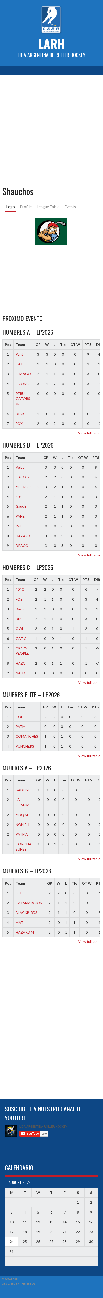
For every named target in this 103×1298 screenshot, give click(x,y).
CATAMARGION (29, 903)
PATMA (22, 834)
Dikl (19, 619)
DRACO (22, 545)
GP (38, 344)
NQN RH (22, 824)
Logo (10, 206)
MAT (20, 922)
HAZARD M (25, 932)
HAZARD (23, 536)
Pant (19, 354)
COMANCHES (27, 736)
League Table (48, 206)
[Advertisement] (51, 128)
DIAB (20, 414)
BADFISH (23, 790)
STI (19, 893)
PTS (88, 344)
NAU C (21, 673)
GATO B (22, 477)
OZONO (23, 384)
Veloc (20, 467)
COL (19, 717)
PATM (21, 726)
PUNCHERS (25, 746)
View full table (89, 433)
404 (19, 497)
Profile (26, 206)
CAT (19, 364)
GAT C (21, 638)
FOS (19, 599)
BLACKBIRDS (27, 912)
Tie (63, 344)
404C (20, 589)
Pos (8, 344)
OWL (20, 628)
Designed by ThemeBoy (19, 1283)
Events (70, 206)
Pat (18, 526)
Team (20, 344)
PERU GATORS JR (23, 398)
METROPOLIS (27, 487)
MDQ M (22, 815)
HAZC (21, 663)
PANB (20, 516)
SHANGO (23, 374)
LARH (51, 43)
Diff (97, 579)
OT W (75, 344)
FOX (19, 423)
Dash (20, 609)
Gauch (21, 506)
